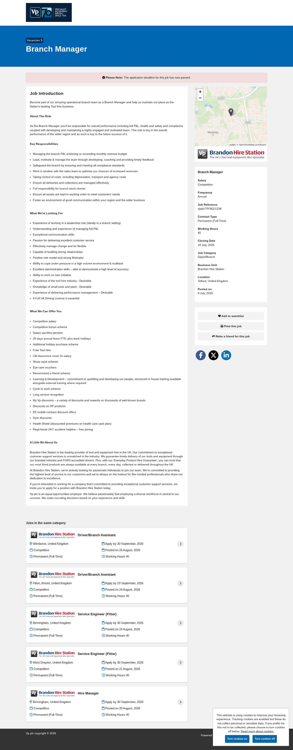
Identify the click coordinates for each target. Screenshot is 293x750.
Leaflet (232, 144)
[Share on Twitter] (213, 355)
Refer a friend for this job (232, 336)
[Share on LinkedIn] (226, 355)
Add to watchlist (232, 316)
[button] (230, 112)
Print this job (232, 326)
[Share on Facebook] (201, 355)
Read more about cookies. (257, 731)
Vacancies (33, 40)
